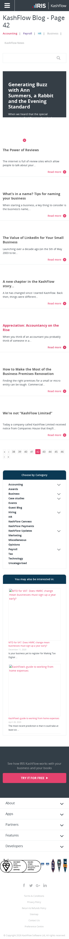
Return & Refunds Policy (34, 908)
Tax (10, 554)
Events (12, 503)
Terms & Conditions (34, 896)
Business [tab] (14, 493)
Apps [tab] (9, 813)
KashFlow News (14, 43)
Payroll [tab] (12, 549)
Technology (15, 558)
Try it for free (33, 778)
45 (56, 451)
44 (50, 451)
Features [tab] (12, 835)
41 (31, 451)
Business (52, 33)
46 (62, 451)
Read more (55, 172)
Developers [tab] (14, 846)
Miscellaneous (17, 540)
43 (44, 451)
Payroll (27, 33)
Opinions (14, 544)
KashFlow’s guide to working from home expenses (33, 718)
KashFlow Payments (21, 526)
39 (19, 451)
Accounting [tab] (15, 484)
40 (25, 451)
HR (39, 33)
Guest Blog (15, 507)
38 (13, 451)
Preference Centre (34, 926)
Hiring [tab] (12, 512)
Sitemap (34, 914)
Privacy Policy (34, 902)
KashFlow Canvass (20, 521)
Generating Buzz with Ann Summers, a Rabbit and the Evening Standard (30, 95)
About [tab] (10, 803)
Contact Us (34, 920)
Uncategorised (17, 563)
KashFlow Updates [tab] (20, 530)
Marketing (15, 535)
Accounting (10, 33)
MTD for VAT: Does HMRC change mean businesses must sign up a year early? (28, 644)
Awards (13, 489)
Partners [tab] (12, 824)
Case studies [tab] (16, 498)
